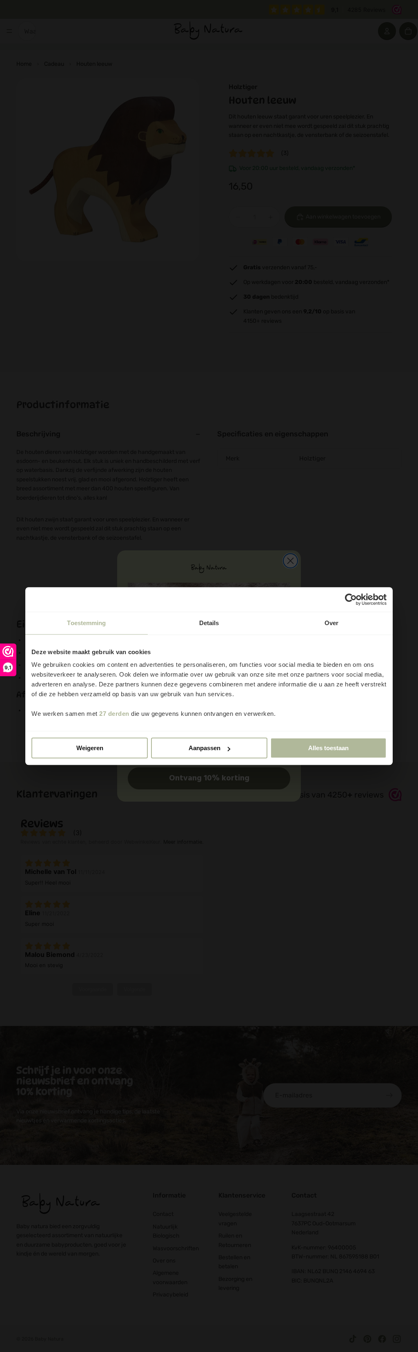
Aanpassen (204, 747)
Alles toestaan (328, 747)
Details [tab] (209, 622)
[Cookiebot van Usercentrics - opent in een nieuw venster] (351, 599)
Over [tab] (331, 622)
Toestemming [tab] (86, 622)
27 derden (114, 713)
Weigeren (89, 747)
